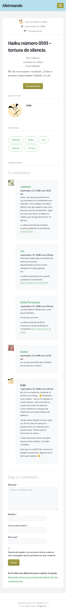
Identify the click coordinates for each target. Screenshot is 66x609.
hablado (16, 139)
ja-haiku (43, 21)
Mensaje (12, 485)
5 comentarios (34, 31)
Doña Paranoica (30, 302)
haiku (35, 21)
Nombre (12, 514)
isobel (24, 351)
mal (43, 139)
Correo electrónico (18, 525)
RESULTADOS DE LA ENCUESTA (34, 282)
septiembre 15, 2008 (34, 26)
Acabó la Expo (26, 231)
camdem (25, 186)
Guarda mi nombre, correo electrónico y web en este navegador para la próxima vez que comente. (32, 554)
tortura (32, 148)
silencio (16, 148)
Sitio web (13, 537)
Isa (22, 251)
